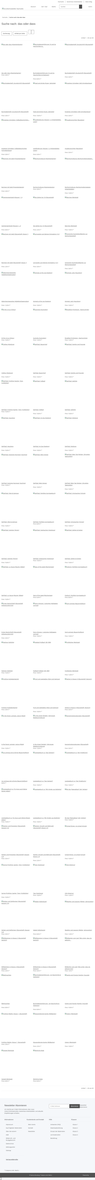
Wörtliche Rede (38, 1079)
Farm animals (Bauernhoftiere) (74, 632)
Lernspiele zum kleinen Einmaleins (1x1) (45, 263)
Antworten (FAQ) (55, 1124)
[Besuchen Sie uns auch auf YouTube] (5, 1165)
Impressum (9, 1124)
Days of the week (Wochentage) (42, 595)
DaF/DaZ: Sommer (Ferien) (9, 558)
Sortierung (6, 33)
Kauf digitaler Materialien (14, 1128)
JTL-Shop (91, 1175)
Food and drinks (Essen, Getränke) (43, 112)
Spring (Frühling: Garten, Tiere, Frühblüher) (14, 893)
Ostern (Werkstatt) (70, 1042)
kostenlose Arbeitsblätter (74, 2)
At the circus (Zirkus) (7, 338)
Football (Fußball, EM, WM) (41, 671)
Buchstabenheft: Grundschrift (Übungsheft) (15, 112)
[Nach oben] (0, 1178)
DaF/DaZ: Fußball (38, 410)
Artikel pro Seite (20, 33)
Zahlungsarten (10, 1147)
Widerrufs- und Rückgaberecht (10, 1139)
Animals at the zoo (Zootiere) (42, 301)
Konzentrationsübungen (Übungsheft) (76, 744)
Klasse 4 (75, 1135)
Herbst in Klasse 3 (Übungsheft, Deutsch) (77, 708)
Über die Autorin (11, 1131)
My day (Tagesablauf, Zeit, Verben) (75, 818)
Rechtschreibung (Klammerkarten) (43, 187)
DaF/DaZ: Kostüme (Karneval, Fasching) (13, 483)
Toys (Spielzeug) (38, 893)
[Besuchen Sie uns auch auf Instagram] (5, 1167)
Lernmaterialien (55, 1135)
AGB (7, 1135)
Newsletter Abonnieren (83, 1106)
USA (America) (69, 893)
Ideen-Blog (88, 2)
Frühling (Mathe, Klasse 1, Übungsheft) (13, 1042)
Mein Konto (31, 1124)
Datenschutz (10, 1143)
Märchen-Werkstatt (71, 226)
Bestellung (53, 1138)
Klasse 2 (75, 1128)
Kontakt (30, 1128)
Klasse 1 (75, 1124)
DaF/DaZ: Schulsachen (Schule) (74, 522)
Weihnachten (5, 1003)
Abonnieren (74, 1106)
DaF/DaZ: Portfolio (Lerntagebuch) (43, 522)
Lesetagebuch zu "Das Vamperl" (43, 781)
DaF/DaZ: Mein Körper (40, 483)
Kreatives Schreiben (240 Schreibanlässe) (77, 112)
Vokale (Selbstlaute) (39, 930)
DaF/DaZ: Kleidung (70, 446)
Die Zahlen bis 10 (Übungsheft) (42, 226)
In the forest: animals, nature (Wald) (12, 744)
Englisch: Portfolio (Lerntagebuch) (75, 595)
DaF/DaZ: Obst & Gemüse (9, 522)
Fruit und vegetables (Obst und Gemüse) (45, 708)
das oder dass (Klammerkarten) (11, 73)
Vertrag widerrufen (12, 1159)
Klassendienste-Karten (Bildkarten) (44, 1042)
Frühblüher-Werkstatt (71, 671)
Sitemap (8, 1150)
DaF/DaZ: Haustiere (7, 446)
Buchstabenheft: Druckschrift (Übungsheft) (78, 73)
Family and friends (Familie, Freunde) (76, 1003)
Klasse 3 (75, 1131)
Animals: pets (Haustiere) (72, 301)
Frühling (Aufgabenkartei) (9, 708)
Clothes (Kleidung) (7, 373)
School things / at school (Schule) (75, 855)
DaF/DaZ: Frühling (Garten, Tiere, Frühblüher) (15, 410)
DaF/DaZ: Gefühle (70, 410)
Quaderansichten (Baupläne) (74, 148)
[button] (85, 6)
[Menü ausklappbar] (3, 5)
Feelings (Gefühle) (7, 671)
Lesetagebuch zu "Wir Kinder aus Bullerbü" (46, 818)
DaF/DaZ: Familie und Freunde (74, 373)
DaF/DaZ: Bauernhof (39, 373)
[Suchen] (80, 7)
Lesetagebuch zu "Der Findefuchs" (75, 781)
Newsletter (31, 1131)
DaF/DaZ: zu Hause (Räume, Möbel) (12, 595)
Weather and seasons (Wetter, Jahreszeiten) (78, 930)
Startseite (61, 2)
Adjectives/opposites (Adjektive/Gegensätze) (15, 301)
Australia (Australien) (39, 338)
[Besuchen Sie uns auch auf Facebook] (5, 1163)
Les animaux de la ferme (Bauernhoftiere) (14, 781)
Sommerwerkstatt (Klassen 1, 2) (11, 226)
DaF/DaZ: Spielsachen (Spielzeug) (43, 558)
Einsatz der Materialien (57, 1131)
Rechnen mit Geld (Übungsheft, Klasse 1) (14, 263)
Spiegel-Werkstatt (6, 1079)
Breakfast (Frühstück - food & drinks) (76, 338)
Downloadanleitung (56, 1128)
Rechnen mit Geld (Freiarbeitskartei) (12, 187)
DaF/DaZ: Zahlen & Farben (73, 558)
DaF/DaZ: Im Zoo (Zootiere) (41, 446)
